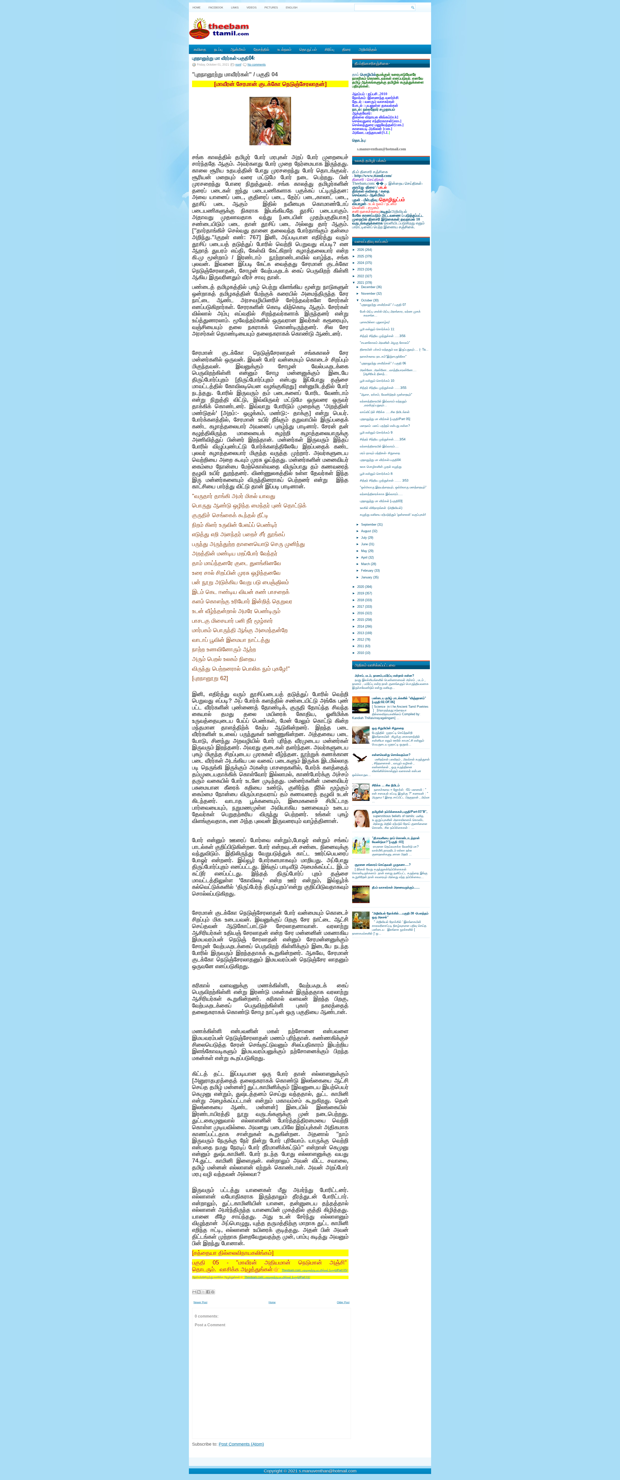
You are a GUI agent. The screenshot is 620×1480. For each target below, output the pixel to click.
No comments (257, 64)
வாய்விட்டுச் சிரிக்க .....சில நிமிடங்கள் (385, 412)
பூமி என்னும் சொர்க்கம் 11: (377, 329)
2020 (361, 587)
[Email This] (194, 1291)
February (367, 570)
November (368, 293)
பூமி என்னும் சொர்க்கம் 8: (376, 473)
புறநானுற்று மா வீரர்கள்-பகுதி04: (223, 57)
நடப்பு (218, 49)
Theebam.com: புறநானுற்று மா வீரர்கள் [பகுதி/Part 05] (314, 1270)
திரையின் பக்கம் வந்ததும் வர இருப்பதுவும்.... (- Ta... (394, 349)
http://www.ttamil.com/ (373, 176)
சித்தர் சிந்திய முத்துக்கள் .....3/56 (382, 336)
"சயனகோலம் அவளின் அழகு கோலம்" (385, 343)
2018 (361, 600)
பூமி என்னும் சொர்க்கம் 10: (377, 381)
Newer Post (200, 1302)
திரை (346, 49)
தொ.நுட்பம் (308, 49)
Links (235, 7)
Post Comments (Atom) (241, 1444)
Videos (251, 7)
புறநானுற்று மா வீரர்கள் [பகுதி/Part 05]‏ (385, 419)
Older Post (343, 1302)
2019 (361, 593)
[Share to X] (203, 1291)
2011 (361, 646)
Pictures (271, 7)
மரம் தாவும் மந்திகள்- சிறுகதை (380, 453)
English (291, 7)
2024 (361, 263)
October (367, 300)
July (364, 537)
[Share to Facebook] (208, 1291)
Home (197, 7)
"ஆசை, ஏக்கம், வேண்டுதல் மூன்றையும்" (386, 394)
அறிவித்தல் (368, 49)
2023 (361, 269)
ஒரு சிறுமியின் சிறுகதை (388, 728)
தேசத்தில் (261, 49)
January (367, 577)
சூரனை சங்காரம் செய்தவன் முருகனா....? (383, 865)
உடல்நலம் (284, 49)
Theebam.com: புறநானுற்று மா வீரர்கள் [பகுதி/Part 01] (277, 1277)
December (368, 287)
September (369, 524)
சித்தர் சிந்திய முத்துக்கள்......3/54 (382, 439)
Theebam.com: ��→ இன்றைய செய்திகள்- (387, 183)
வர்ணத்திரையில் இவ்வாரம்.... (379, 446)
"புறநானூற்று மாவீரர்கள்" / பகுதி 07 (383, 305)
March (366, 564)
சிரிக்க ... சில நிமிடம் (386, 785)
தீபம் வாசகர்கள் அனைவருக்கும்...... (396, 887)
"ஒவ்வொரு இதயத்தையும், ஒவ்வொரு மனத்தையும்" (393, 487)
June (365, 544)
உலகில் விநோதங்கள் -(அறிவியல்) (381, 508)
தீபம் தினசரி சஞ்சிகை (370, 172)
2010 (361, 653)
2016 (361, 613)
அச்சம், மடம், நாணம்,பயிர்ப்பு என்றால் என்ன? (384, 675)
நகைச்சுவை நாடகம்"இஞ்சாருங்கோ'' (383, 356)
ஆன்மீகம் (238, 49)
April (364, 557)
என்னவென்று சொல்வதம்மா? (391, 755)
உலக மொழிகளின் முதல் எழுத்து (381, 466)
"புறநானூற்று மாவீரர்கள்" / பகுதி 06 (383, 363)
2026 (361, 250)
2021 (361, 282)
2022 (361, 276)
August (366, 531)
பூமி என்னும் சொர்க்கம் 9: (376, 432)
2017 (361, 606)
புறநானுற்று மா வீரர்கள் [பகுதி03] (381, 501)
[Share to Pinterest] (212, 1291)
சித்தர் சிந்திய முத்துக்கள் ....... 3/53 (384, 480)
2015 (361, 619)
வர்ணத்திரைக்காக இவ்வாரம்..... (381, 494)
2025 (361, 256)
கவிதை (200, 49)
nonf (238, 64)
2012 (361, 639)
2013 (361, 633)
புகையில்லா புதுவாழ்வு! (375, 322)
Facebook (216, 7)
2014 (361, 626)
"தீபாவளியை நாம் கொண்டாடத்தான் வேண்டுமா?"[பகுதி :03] (396, 840)
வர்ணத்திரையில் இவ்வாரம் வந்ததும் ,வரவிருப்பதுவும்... (383, 403)
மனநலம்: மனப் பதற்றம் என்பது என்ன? (385, 426)
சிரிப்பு (329, 49)
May (364, 551)
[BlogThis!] (198, 1291)
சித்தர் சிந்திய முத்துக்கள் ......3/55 (383, 388)
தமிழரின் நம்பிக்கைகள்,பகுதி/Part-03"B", (399, 811)
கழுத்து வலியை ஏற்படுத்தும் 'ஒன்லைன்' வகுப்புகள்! (393, 514)
